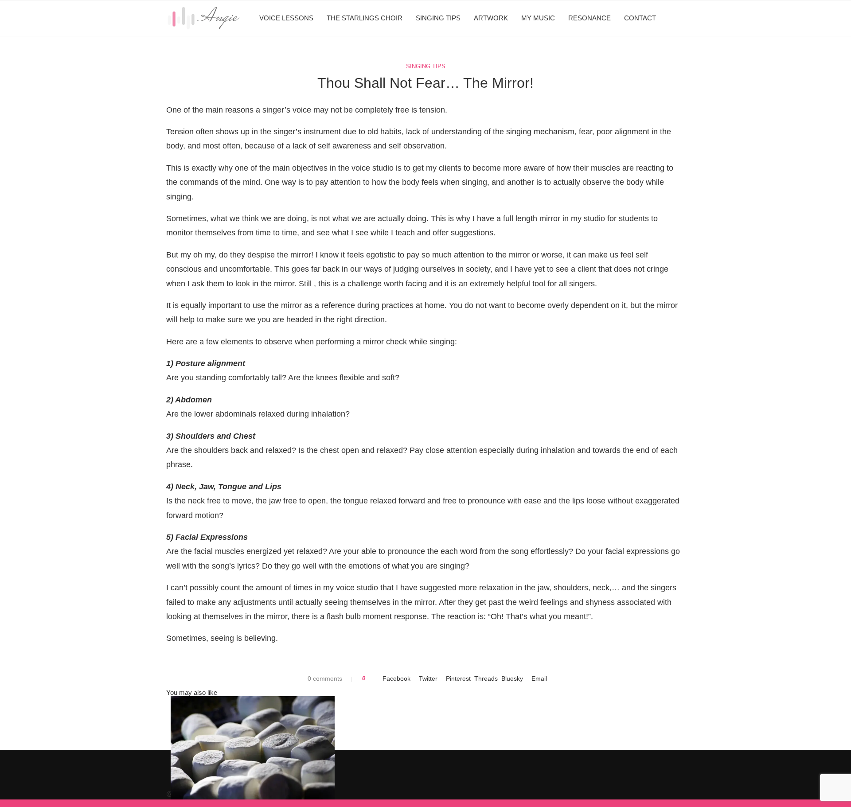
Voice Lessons (286, 18)
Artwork (491, 18)
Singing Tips (438, 18)
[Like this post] (369, 678)
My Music (538, 18)
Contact (640, 18)
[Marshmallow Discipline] (253, 751)
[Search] (680, 18)
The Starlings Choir (364, 18)
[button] (425, 711)
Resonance (589, 18)
